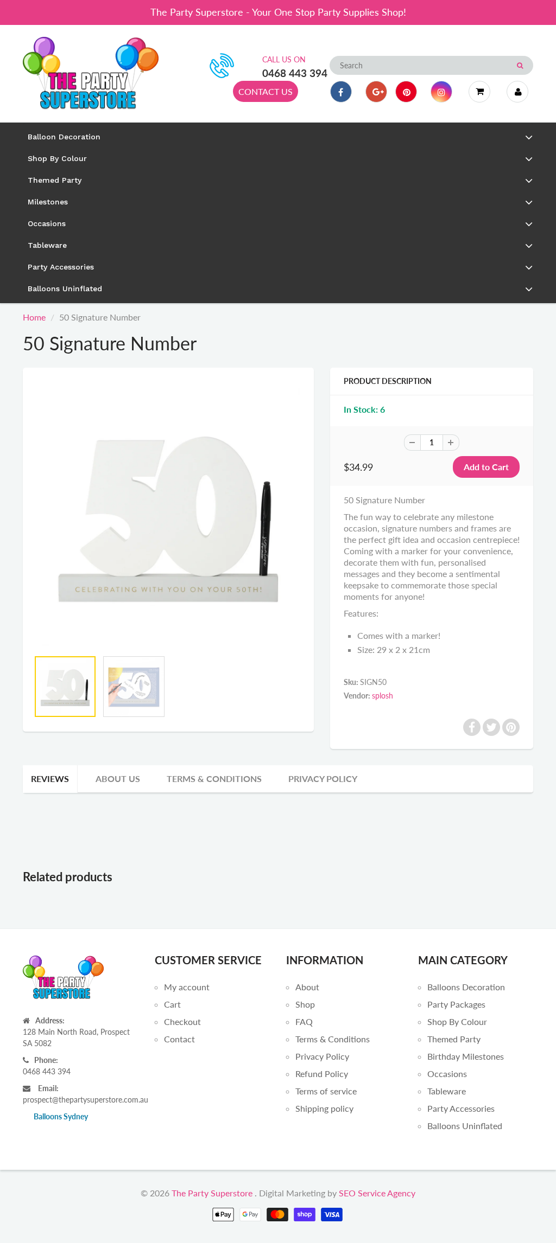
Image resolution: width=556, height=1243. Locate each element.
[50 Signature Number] (168, 514)
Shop (305, 1004)
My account (187, 987)
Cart (172, 1004)
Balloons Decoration (466, 987)
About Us (118, 778)
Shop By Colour (457, 1021)
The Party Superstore (212, 1193)
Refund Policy (321, 1073)
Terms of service (326, 1091)
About (307, 987)
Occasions (447, 1073)
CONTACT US (265, 91)
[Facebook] (341, 91)
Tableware (446, 1091)
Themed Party (454, 1039)
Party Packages (456, 1004)
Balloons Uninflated (464, 1125)
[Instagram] (441, 91)
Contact (179, 1039)
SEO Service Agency (377, 1193)
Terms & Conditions (214, 778)
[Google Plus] (376, 91)
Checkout (182, 1021)
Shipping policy (324, 1108)
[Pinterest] (406, 91)
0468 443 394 (294, 73)
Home (34, 317)
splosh (382, 695)
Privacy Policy (322, 778)
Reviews (50, 778)
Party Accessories (461, 1108)
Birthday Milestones (465, 1056)
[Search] (519, 65)
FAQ (304, 1021)
